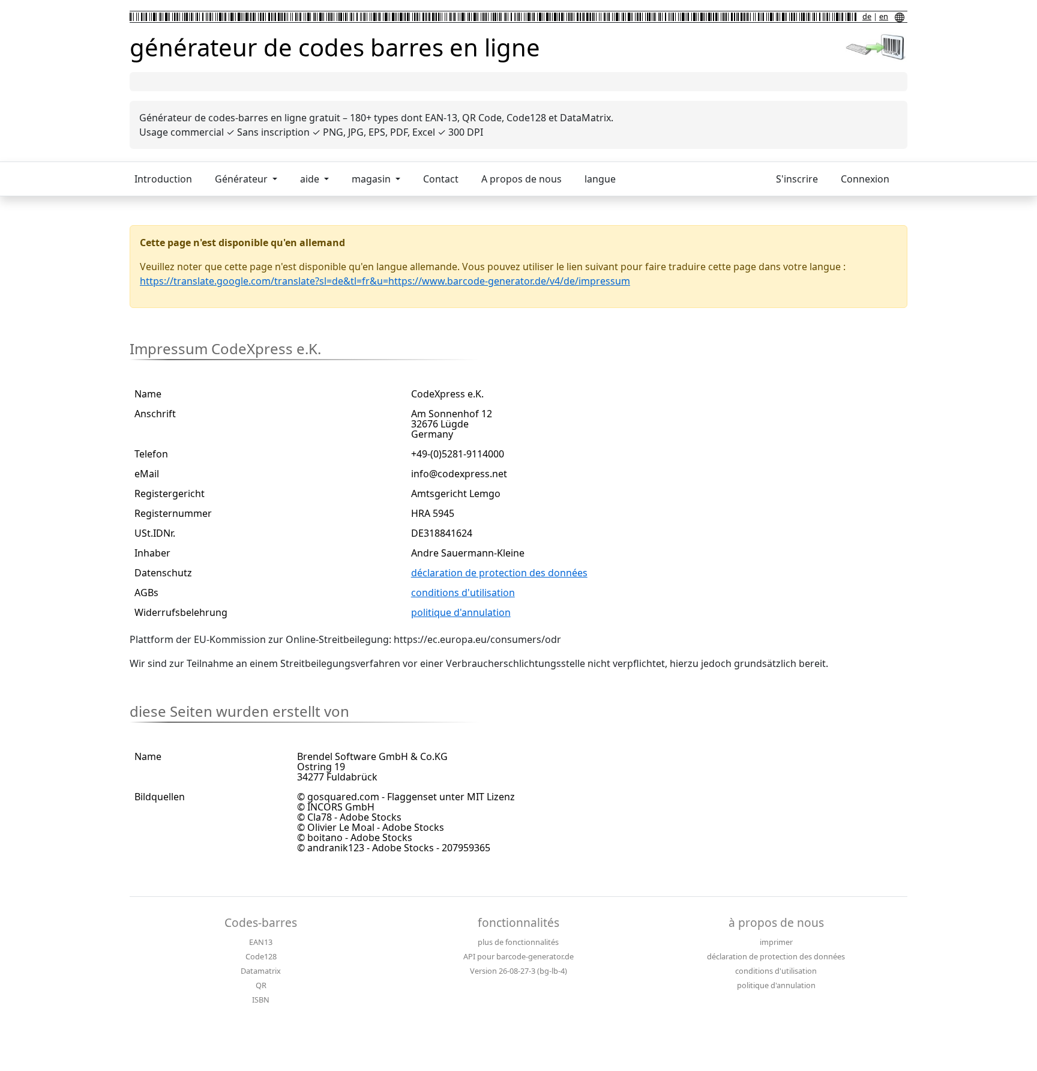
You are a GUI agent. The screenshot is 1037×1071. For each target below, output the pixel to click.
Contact (440, 179)
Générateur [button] (242, 179)
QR (261, 985)
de (866, 16)
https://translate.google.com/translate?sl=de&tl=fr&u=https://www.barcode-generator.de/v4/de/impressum (385, 281)
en (883, 16)
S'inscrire (797, 179)
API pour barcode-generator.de (518, 956)
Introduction (163, 179)
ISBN (260, 999)
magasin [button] (372, 179)
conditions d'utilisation (463, 592)
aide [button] (311, 179)
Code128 (261, 956)
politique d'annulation (461, 612)
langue (600, 179)
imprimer (776, 942)
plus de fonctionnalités (518, 942)
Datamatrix (261, 970)
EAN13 (260, 942)
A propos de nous (521, 179)
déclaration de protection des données (499, 572)
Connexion (865, 179)
